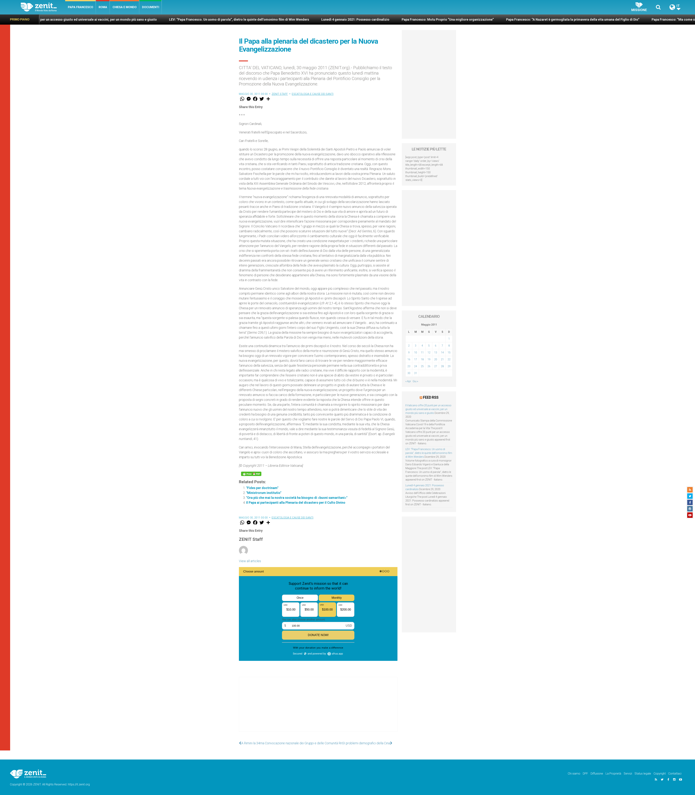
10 (415, 352)
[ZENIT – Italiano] (43, 7)
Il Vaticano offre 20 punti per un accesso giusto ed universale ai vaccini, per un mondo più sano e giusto (428, 409)
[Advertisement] (318, 708)
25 (422, 366)
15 (449, 352)
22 (449, 359)
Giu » (415, 381)
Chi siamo (574, 773)
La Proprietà (613, 773)
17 (415, 359)
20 (435, 359)
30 (408, 373)
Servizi (628, 773)
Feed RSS (430, 397)
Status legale (643, 773)
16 (408, 359)
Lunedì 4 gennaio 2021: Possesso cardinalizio (254, 19)
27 (435, 366)
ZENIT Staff (280, 94)
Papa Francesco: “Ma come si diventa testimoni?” (588, 19)
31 (415, 373)
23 (408, 366)
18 (422, 359)
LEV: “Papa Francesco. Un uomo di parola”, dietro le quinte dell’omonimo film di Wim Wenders (138, 19)
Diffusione (597, 773)
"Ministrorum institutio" (263, 493)
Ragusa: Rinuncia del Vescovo (659, 19)
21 (442, 359)
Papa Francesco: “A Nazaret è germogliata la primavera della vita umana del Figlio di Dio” (471, 19)
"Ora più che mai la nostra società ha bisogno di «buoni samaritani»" (296, 498)
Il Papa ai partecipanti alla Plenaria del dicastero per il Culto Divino (295, 502)
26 (428, 366)
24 (415, 366)
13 (435, 352)
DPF (585, 773)
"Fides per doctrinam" (262, 488)
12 (428, 352)
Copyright (660, 773)
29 (449, 366)
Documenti (150, 7)
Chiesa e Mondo (125, 7)
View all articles (250, 561)
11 (422, 352)
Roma (103, 7)
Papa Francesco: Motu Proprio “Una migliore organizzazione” (347, 19)
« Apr (408, 381)
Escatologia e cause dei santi (313, 94)
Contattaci (674, 773)
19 (428, 359)
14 (442, 352)
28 (442, 366)
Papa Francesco (80, 7)
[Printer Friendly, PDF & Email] (251, 474)
